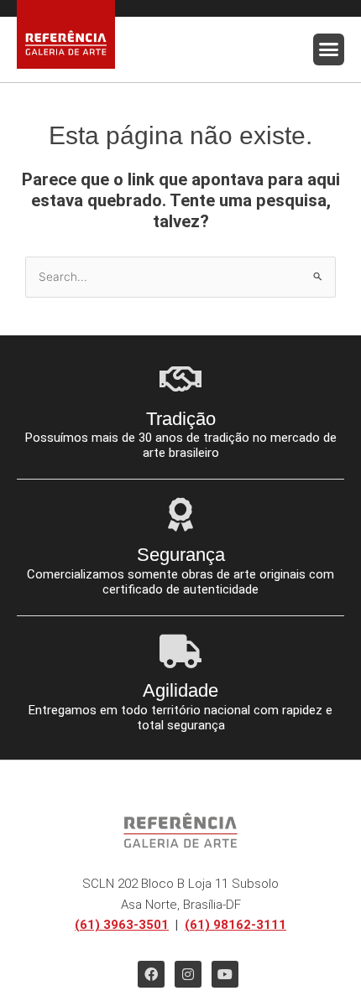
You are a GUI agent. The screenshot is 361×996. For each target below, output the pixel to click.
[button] (329, 49)
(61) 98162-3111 (235, 924)
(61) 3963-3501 (122, 924)
